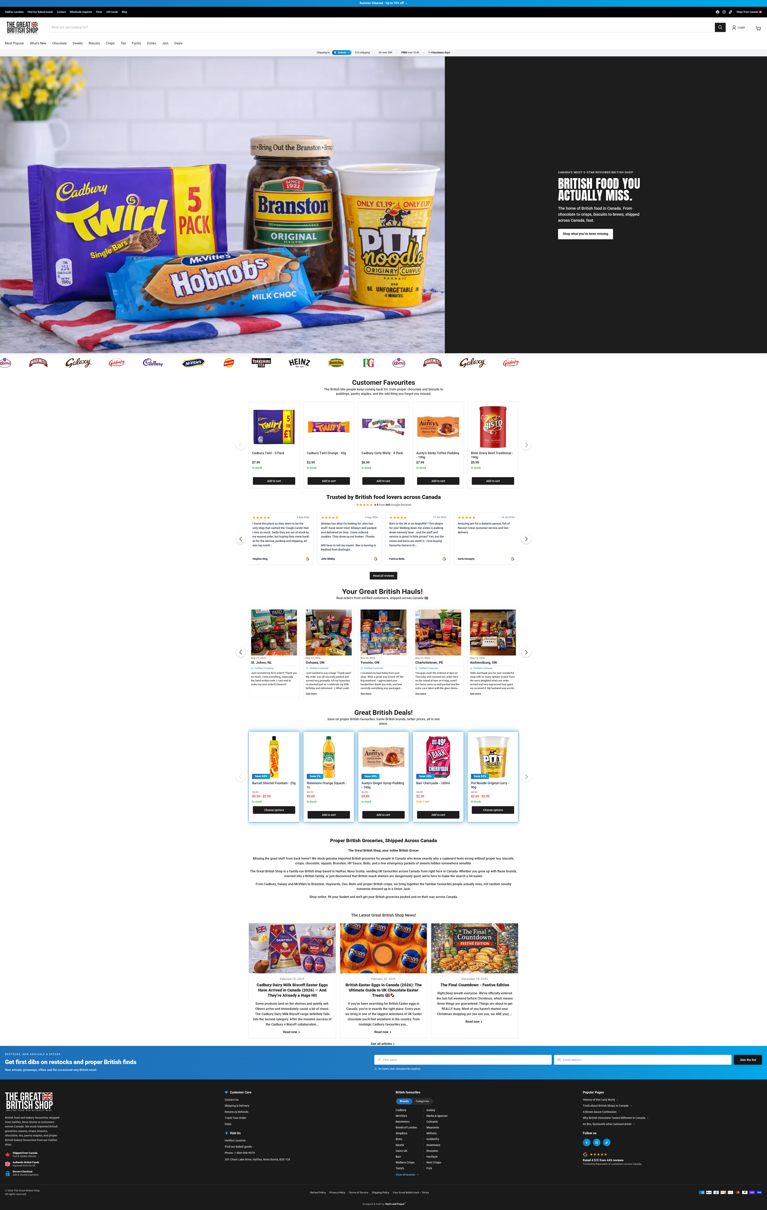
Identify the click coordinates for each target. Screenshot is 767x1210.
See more (311, 693)
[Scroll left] (240, 539)
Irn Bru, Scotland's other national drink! (607, 1124)
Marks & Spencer (437, 1115)
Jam (165, 43)
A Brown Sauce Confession (600, 1111)
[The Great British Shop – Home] (22, 27)
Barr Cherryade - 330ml (433, 783)
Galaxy (430, 1110)
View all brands (405, 1174)
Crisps (110, 43)
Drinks (151, 43)
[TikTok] (606, 1142)
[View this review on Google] (307, 559)
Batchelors (402, 1121)
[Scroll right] (526, 539)
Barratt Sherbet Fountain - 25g (274, 783)
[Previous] (240, 445)
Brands (404, 1101)
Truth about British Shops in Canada (606, 1105)
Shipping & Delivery (237, 1105)
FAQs (99, 12)
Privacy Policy (337, 1192)
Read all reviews (383, 575)
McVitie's (401, 1115)
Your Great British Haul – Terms (411, 1192)
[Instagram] (596, 1142)
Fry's (429, 1168)
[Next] (526, 445)
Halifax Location (14, 12)
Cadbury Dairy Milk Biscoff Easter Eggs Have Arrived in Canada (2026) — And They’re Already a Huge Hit (292, 990)
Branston (432, 1150)
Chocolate (59, 43)
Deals (178, 43)
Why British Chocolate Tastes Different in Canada (614, 1117)
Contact (61, 12)
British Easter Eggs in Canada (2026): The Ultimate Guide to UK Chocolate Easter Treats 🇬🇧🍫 (384, 990)
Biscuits (94, 43)
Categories (422, 1101)
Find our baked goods (238, 1146)
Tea (123, 43)
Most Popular (14, 43)
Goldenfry (432, 1139)
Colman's (432, 1121)
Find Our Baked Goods (40, 12)
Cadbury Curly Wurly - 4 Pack (382, 453)
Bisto (399, 1139)
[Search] (720, 27)
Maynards (432, 1127)
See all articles (382, 1044)
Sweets (78, 43)
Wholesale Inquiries (81, 12)
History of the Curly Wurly (599, 1099)
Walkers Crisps (405, 1162)
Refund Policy (318, 1192)
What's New (38, 43)
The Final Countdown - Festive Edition (474, 985)
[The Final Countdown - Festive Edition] (474, 948)
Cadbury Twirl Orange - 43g (326, 453)
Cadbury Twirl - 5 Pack (268, 453)
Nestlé (400, 1145)
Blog (124, 12)
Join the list (748, 1059)
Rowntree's (433, 1145)
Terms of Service (358, 1192)
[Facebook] (586, 1142)
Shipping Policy (380, 1192)
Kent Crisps (433, 1162)
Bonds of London (406, 1127)
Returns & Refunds (236, 1111)
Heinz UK (401, 1150)
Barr (398, 1156)
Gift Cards (112, 12)
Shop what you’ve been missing (585, 234)
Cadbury (401, 1110)
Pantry (136, 43)
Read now (290, 1032)
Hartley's (431, 1156)
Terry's (400, 1168)
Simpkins (401, 1133)
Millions (431, 1133)
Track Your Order (235, 1117)
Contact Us (231, 1099)
